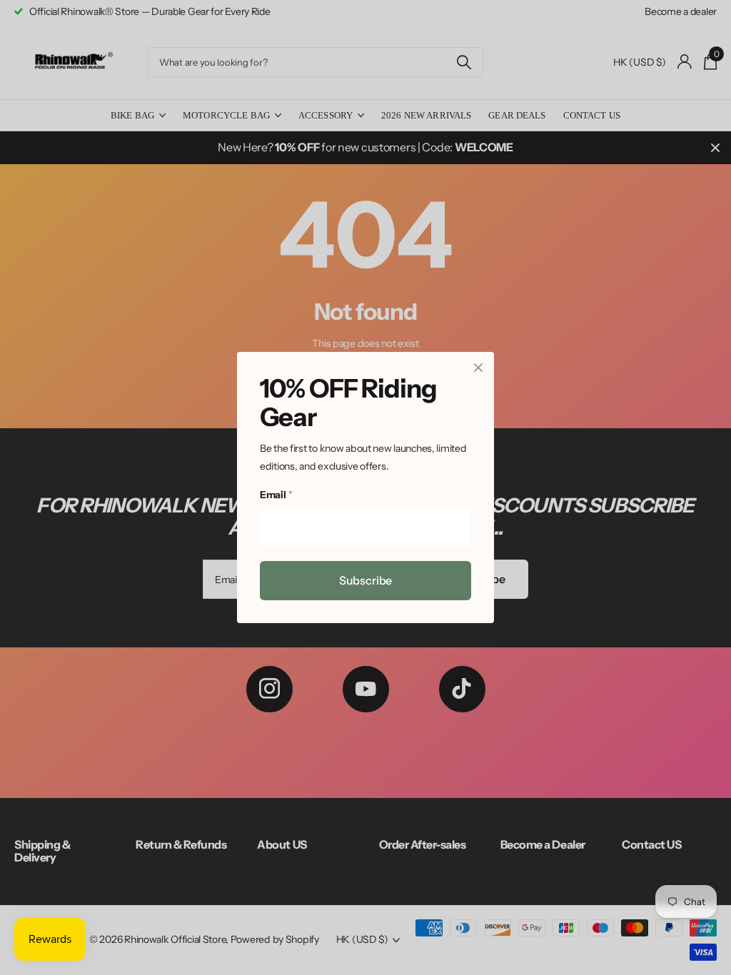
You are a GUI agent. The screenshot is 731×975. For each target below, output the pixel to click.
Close (478, 367)
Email (276, 495)
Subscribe (366, 580)
